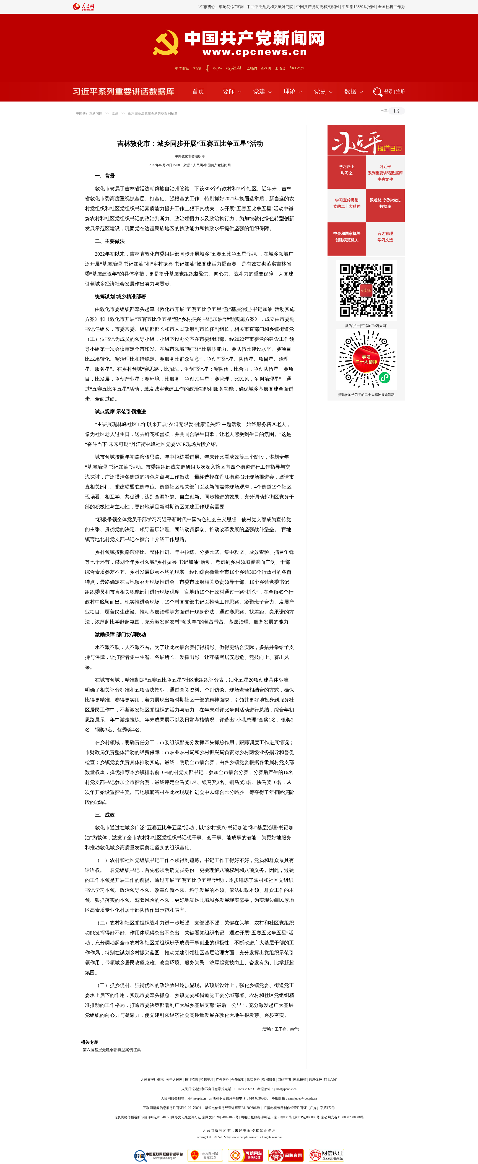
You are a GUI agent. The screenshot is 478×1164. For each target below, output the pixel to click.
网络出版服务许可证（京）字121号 (266, 1117)
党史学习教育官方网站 (221, 7)
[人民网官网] (83, 10)
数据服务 (269, 1080)
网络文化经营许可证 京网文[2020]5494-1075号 (204, 1117)
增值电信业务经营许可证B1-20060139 (232, 1108)
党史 (320, 91)
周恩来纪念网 (367, 7)
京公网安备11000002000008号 (342, 1117)
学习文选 (385, 240)
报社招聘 (191, 1080)
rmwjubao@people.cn (302, 1098)
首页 (198, 91)
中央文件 (385, 179)
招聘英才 (207, 1080)
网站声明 (284, 1080)
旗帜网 (249, 7)
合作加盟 (238, 1080)
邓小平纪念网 (393, 7)
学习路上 (347, 167)
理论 (290, 91)
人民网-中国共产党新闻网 (212, 165)
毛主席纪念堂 (340, 7)
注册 (400, 91)
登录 (388, 91)
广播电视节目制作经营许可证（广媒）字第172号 (299, 1108)
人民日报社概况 (152, 1080)
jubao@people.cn (285, 1089)
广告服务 (222, 1080)
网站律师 (299, 1080)
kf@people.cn (197, 1098)
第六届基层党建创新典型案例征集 (153, 113)
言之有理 (385, 234)
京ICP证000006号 (306, 1117)
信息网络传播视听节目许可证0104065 (141, 1117)
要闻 (229, 91)
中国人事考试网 (271, 7)
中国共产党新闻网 (89, 113)
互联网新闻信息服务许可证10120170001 (172, 1108)
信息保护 (315, 1080)
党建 (259, 91)
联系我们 (330, 1080)
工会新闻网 (298, 7)
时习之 (347, 173)
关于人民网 (174, 1080)
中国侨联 (318, 7)
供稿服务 (253, 1080)
